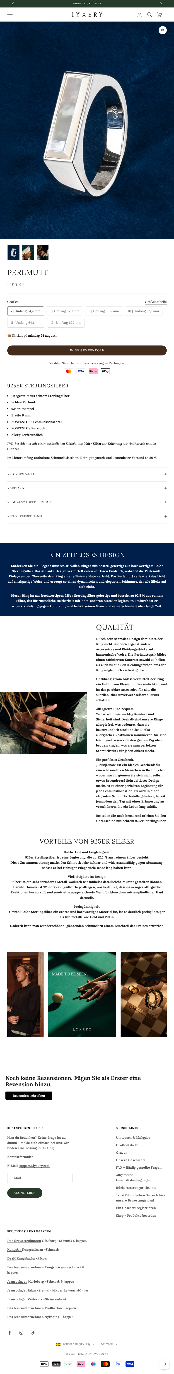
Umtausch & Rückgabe (133, 1138)
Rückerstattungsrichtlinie (136, 1188)
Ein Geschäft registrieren (136, 1208)
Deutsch (107, 1344)
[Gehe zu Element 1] (13, 252)
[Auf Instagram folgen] (21, 1332)
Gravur (121, 1152)
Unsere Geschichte (131, 1160)
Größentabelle (156, 302)
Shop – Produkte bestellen (136, 1215)
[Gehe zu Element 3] (42, 252)
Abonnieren (25, 1193)
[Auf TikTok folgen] (33, 1332)
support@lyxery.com (34, 1166)
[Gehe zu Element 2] (28, 252)
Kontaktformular (20, 1157)
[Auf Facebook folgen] (9, 1332)
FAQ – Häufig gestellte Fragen (139, 1167)
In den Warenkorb (87, 350)
